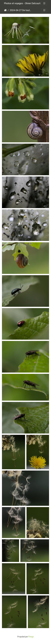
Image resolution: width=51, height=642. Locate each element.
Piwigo (31, 637)
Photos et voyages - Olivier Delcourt (22, 3)
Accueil (5, 10)
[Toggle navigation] (44, 3)
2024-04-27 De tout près (21, 10)
